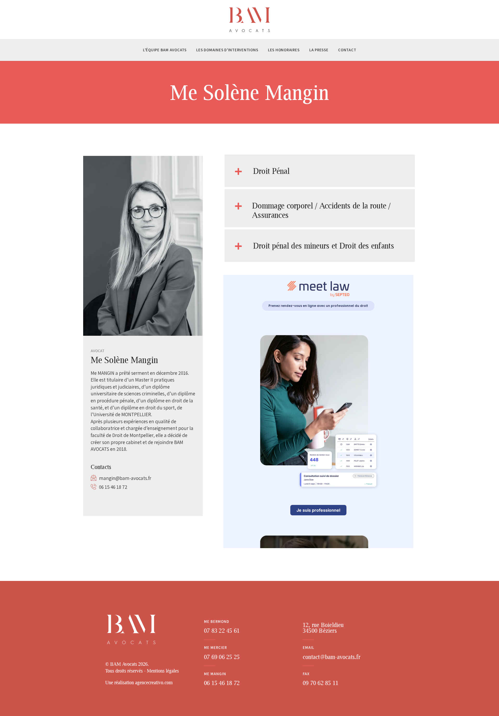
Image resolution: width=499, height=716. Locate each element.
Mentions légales (163, 671)
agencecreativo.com (154, 682)
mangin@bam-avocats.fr (125, 478)
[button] (320, 171)
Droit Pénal (271, 170)
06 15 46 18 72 (113, 487)
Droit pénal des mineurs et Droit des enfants (323, 245)
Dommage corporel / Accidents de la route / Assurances (321, 210)
